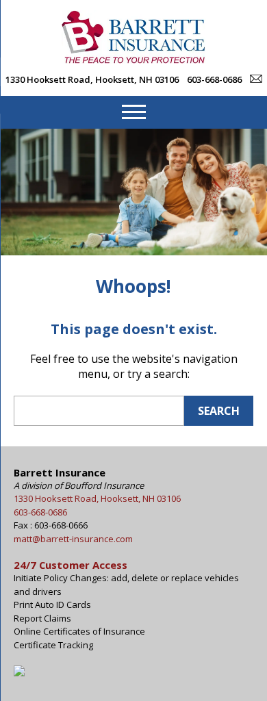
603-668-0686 (214, 79)
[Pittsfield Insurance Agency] (133, 59)
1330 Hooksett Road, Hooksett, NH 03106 (92, 79)
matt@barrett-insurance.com (73, 539)
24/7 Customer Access (70, 565)
